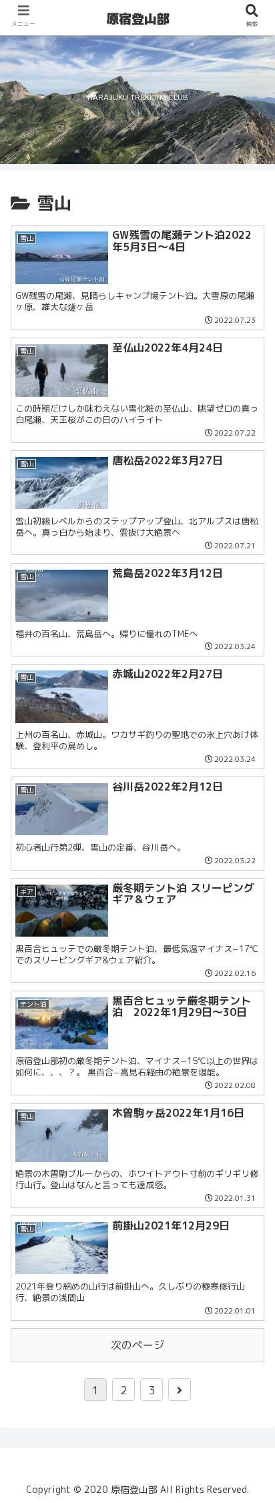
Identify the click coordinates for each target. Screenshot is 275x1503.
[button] (249, 1254)
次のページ (137, 1345)
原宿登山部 (138, 18)
